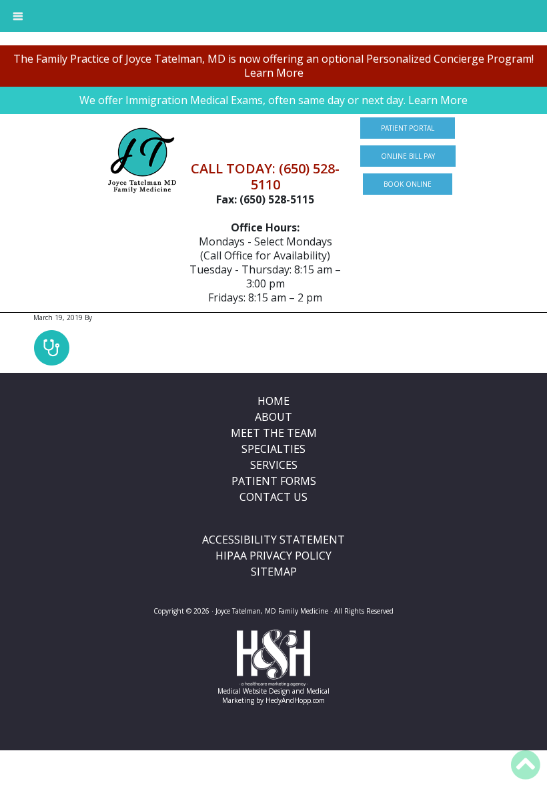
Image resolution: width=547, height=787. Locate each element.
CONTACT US (273, 497)
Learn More (274, 72)
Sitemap (274, 571)
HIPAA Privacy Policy (273, 555)
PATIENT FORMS (273, 481)
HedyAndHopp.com (295, 700)
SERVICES (274, 465)
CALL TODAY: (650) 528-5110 (265, 176)
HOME (273, 401)
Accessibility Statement (273, 539)
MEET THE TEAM (274, 433)
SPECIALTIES (273, 449)
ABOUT (273, 417)
